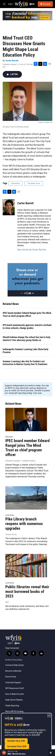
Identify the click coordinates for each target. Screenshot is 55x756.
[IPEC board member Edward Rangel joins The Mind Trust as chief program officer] (26, 419)
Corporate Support (13, 683)
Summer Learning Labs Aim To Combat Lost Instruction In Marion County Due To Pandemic (25, 363)
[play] (4, 752)
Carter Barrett (12, 60)
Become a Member (13, 671)
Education (15, 183)
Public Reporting (12, 706)
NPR (7, 602)
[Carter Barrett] (9, 207)
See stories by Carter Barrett (31, 249)
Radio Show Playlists (14, 700)
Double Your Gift (16, 740)
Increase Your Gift (16, 746)
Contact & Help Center (14, 665)
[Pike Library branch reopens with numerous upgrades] (26, 498)
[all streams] (51, 752)
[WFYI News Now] (27, 279)
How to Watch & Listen (14, 694)
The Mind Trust (33, 183)
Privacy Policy (17, 660)
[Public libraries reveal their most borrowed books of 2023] (26, 565)
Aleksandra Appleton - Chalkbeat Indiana (20, 461)
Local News (9, 515)
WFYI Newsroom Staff (14, 688)
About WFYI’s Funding (14, 711)
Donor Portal (10, 677)
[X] (49, 715)
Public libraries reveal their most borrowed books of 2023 (27, 591)
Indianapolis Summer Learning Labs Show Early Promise (25, 351)
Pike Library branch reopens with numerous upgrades (24, 524)
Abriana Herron (11, 534)
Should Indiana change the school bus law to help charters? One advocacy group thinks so (26, 338)
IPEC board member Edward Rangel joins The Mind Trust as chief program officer (27, 314)
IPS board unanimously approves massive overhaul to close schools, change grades (27, 326)
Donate (46, 4)
